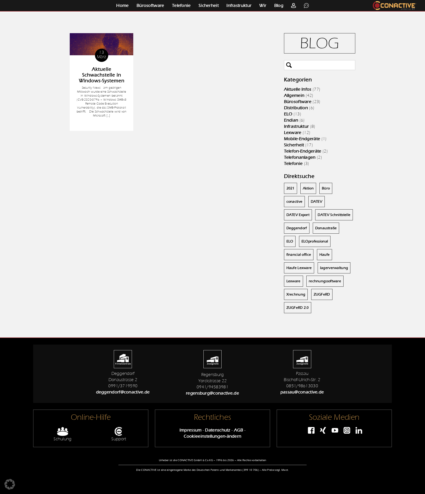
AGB (238, 430)
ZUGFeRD (322, 294)
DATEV (317, 202)
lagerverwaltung (334, 268)
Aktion (308, 188)
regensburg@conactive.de (212, 393)
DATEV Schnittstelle (334, 215)
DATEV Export (298, 215)
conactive (294, 202)
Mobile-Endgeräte (302, 138)
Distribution (296, 107)
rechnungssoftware (325, 281)
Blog (278, 5)
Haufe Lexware (299, 268)
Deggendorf (296, 228)
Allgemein (294, 95)
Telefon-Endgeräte (302, 151)
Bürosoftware (150, 5)
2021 (290, 188)
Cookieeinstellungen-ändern (212, 436)
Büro (326, 188)
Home (122, 5)
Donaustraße (326, 228)
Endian (291, 120)
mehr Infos (101, 124)
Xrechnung (295, 294)
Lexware (292, 132)
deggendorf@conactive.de (123, 392)
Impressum (191, 430)
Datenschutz (217, 430)
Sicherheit (209, 5)
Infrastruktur (238, 5)
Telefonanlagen (300, 157)
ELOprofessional (314, 241)
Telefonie (181, 5)
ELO (288, 113)
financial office (298, 255)
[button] (9, 484)
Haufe (324, 255)
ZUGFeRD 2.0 (297, 308)
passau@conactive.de (302, 392)
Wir (262, 5)
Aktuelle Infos (297, 89)
